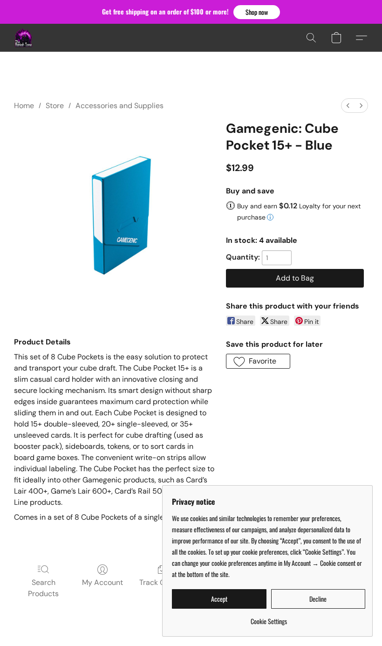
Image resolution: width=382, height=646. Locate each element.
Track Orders (161, 582)
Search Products (43, 587)
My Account (102, 582)
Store (55, 105)
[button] (256, 12)
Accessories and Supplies (119, 105)
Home (24, 105)
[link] (268, 618)
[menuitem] (348, 105)
